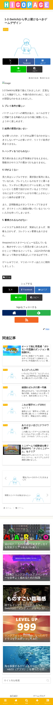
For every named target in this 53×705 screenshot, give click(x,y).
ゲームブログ (39, 696)
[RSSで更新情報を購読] (27, 320)
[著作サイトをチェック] (14, 313)
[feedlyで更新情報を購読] (39, 313)
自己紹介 (14, 696)
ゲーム (7, 277)
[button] (34, 69)
